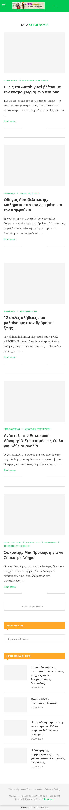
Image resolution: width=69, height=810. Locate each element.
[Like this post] (25, 128)
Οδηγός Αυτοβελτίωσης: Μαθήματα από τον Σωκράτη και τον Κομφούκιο (33, 205)
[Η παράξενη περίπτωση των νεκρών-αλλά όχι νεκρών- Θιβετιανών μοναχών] (15, 728)
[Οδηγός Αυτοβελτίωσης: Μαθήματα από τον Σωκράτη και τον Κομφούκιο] (34, 165)
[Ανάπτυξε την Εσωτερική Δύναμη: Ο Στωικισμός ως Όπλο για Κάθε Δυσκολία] (34, 401)
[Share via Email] (44, 128)
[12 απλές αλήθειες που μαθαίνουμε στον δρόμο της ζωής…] (34, 283)
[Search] (65, 5)
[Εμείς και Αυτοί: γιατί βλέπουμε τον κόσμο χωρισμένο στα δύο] (34, 52)
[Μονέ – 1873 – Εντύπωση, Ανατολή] (15, 704)
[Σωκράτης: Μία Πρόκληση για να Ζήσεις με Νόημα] (34, 514)
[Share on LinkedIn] (40, 128)
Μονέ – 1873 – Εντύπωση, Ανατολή (44, 701)
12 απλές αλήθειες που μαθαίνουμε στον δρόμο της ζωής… (29, 323)
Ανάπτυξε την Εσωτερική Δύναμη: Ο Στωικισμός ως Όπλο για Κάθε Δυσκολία (33, 440)
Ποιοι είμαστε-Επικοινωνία (25, 789)
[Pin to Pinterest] (36, 128)
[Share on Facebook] (30, 128)
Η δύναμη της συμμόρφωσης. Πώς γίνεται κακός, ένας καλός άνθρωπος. (48, 756)
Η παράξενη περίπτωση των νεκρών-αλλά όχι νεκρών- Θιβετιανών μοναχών (47, 728)
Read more (10, 121)
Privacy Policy (53, 789)
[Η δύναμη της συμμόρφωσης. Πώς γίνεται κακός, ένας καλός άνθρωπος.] (15, 755)
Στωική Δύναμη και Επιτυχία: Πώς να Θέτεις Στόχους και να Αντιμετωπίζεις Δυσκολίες (47, 675)
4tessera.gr (49, 799)
